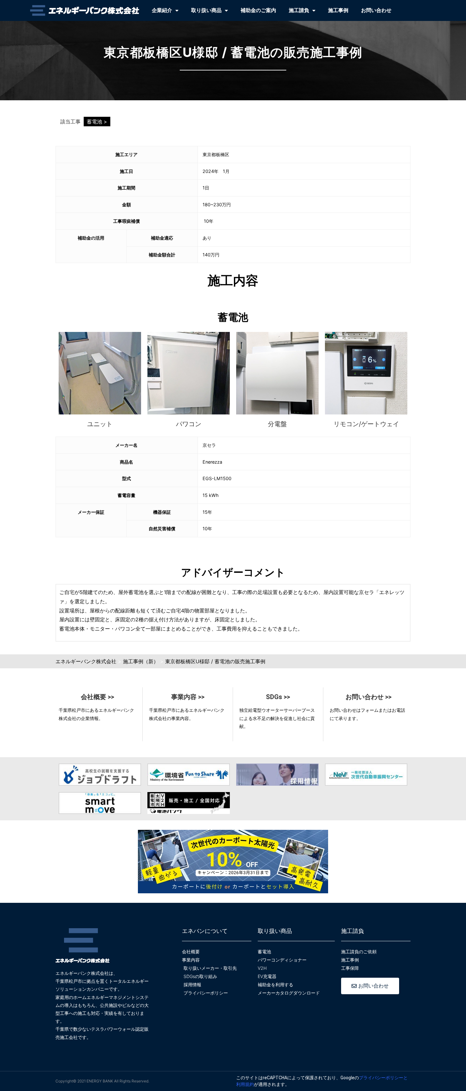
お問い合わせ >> (369, 697)
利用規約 (245, 1084)
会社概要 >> (97, 697)
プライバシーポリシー (381, 1077)
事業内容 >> (187, 697)
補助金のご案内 (258, 10)
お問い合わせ (376, 10)
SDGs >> (278, 697)
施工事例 (338, 10)
